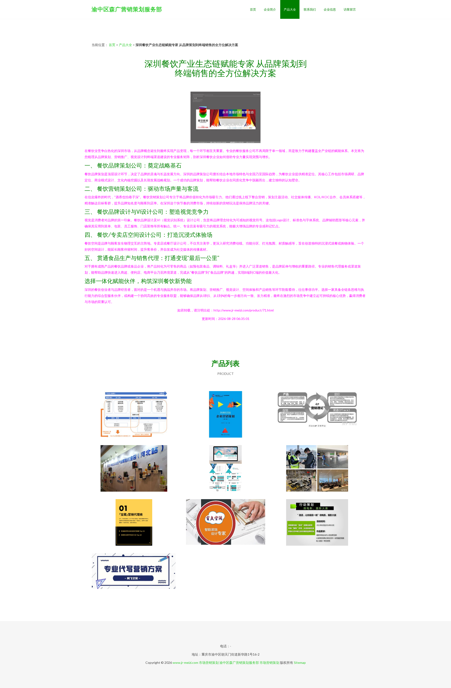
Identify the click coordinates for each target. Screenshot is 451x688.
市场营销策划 (209, 663)
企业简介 (270, 9)
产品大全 (290, 9)
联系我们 (310, 9)
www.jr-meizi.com (185, 663)
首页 (253, 9)
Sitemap (300, 663)
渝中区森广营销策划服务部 (127, 9)
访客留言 (350, 9)
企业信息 (330, 9)
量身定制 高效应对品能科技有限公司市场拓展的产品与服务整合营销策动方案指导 (317, 523)
